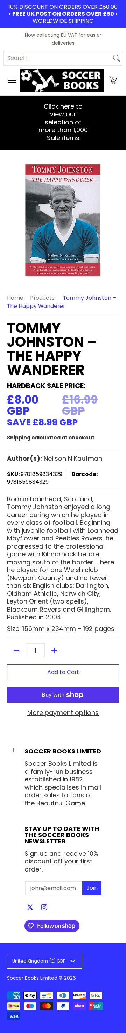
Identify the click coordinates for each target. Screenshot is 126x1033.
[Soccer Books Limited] (62, 80)
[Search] (116, 58)
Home (15, 298)
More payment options (63, 713)
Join (92, 888)
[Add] (54, 650)
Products (42, 298)
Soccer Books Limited (32, 978)
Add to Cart (63, 672)
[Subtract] (16, 650)
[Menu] (11, 80)
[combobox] (57, 58)
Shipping (18, 437)
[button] (113, 80)
